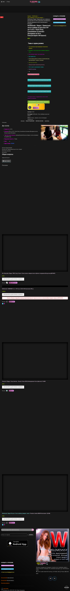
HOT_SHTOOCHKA (13, 282)
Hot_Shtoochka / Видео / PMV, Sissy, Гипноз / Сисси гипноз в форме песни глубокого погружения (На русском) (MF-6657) (28, 273)
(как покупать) (10, 577)
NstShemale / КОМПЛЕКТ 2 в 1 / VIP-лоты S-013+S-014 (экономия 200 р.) (17, 288)
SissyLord (11, 390)
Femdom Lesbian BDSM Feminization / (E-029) (26, 513)
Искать (31, 534)
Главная (29, 16)
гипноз (32, 117)
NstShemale (35, 16)
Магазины (67, 587)
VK (50, 578)
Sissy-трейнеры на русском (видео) (35, 17)
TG (54, 578)
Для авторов (4, 580)
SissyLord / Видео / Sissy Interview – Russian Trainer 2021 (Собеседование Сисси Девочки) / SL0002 (24, 381)
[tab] (22, 121)
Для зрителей (4, 577)
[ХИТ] (35, 433)
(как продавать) (10, 580)
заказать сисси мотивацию (41, 117)
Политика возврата (5, 583)
